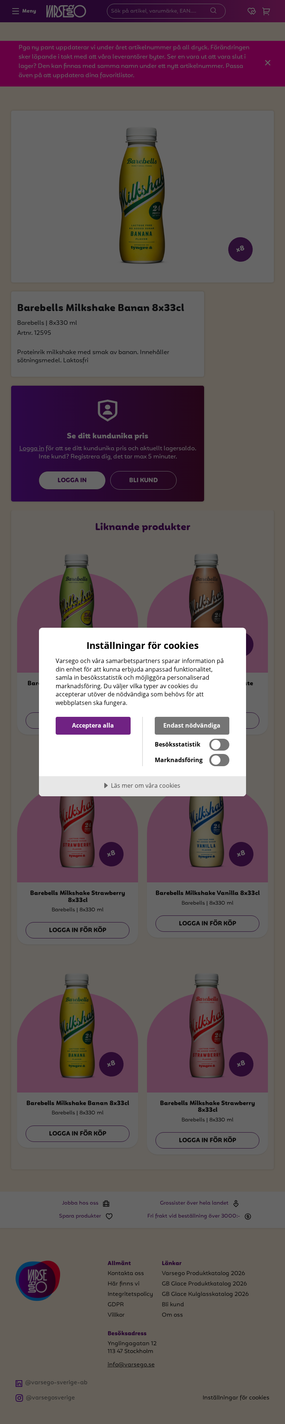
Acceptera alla (93, 725)
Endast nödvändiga (191, 725)
